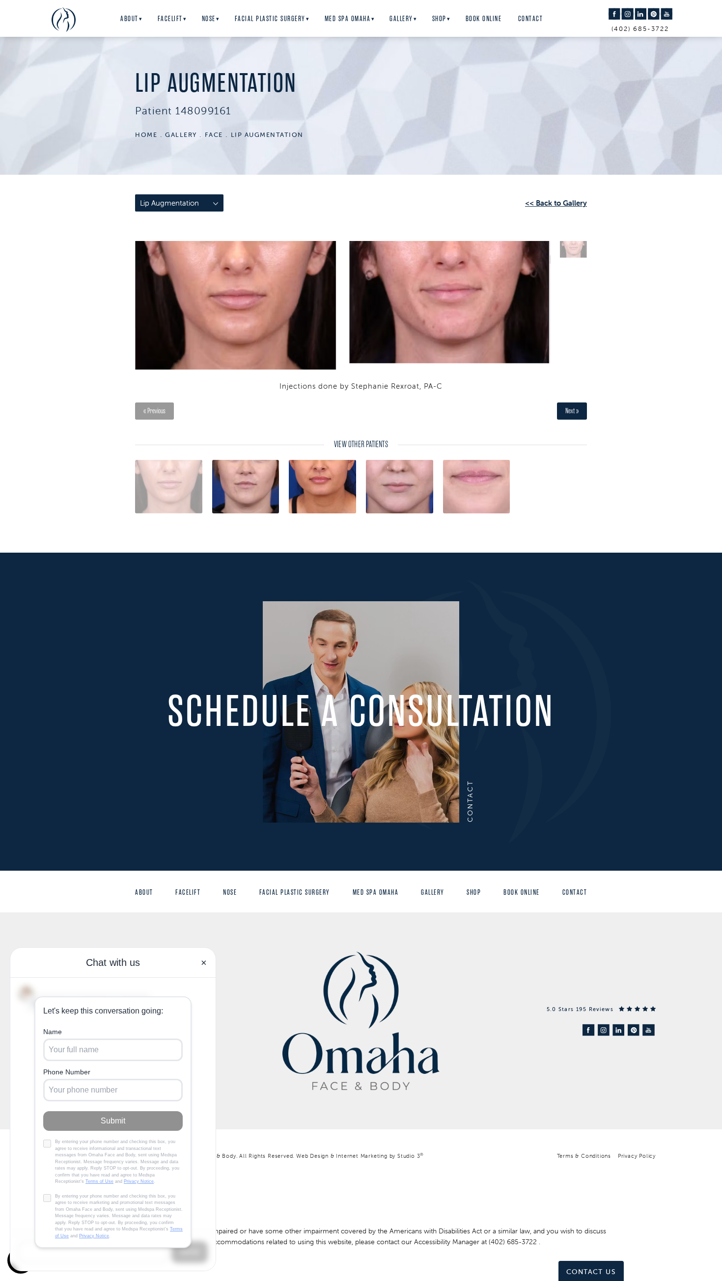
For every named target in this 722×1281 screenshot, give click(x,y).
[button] (614, 14)
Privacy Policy (637, 1155)
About (129, 19)
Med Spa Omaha (348, 19)
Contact (530, 19)
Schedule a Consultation (361, 711)
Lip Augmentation (267, 135)
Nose (209, 19)
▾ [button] (140, 19)
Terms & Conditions (584, 1155)
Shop (439, 19)
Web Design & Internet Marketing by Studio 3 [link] (360, 1155)
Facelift (170, 19)
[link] (601, 1009)
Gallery (401, 19)
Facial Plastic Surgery (270, 19)
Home (146, 135)
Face (214, 135)
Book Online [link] (484, 19)
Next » (572, 411)
